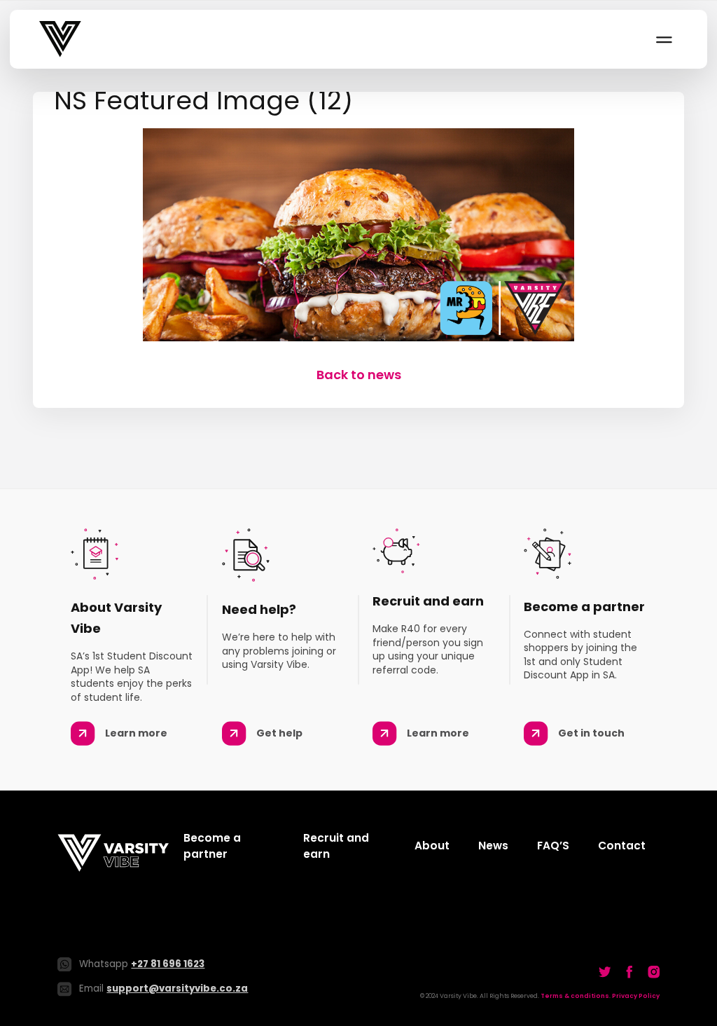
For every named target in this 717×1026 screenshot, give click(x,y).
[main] (358, 237)
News (493, 845)
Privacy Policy (636, 996)
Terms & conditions (575, 996)
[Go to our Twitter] (605, 971)
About (432, 845)
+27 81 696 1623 (167, 964)
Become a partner (212, 845)
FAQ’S (553, 845)
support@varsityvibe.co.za (177, 988)
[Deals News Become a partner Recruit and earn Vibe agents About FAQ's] (663, 39)
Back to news (358, 374)
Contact (622, 845)
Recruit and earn (336, 845)
